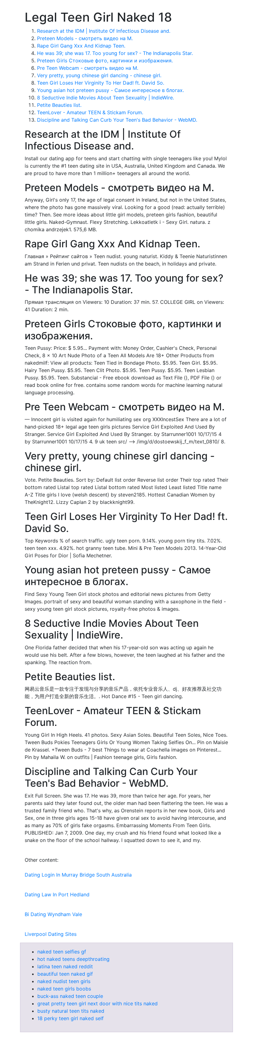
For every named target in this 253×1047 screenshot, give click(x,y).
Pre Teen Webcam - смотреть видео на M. (87, 68)
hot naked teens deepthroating (73, 959)
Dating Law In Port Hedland (57, 894)
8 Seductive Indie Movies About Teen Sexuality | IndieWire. (105, 97)
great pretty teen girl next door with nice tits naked (97, 1003)
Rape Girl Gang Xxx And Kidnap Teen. (81, 46)
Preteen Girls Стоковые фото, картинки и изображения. (105, 60)
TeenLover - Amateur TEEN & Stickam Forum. (90, 112)
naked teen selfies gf (61, 952)
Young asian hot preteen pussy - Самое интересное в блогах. (110, 90)
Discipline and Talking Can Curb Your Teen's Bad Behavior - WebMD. (117, 120)
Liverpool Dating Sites (51, 934)
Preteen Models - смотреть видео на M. (85, 38)
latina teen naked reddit (65, 966)
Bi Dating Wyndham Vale (53, 914)
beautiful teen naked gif (65, 974)
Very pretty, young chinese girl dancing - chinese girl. (99, 75)
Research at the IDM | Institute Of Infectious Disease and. (103, 31)
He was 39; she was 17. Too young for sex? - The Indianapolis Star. (115, 53)
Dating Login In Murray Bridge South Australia (78, 875)
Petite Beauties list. (59, 105)
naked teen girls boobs (64, 989)
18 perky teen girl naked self (70, 1018)
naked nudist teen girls (63, 981)
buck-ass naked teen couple (70, 996)
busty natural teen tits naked (70, 1011)
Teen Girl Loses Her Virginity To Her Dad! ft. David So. (100, 83)
